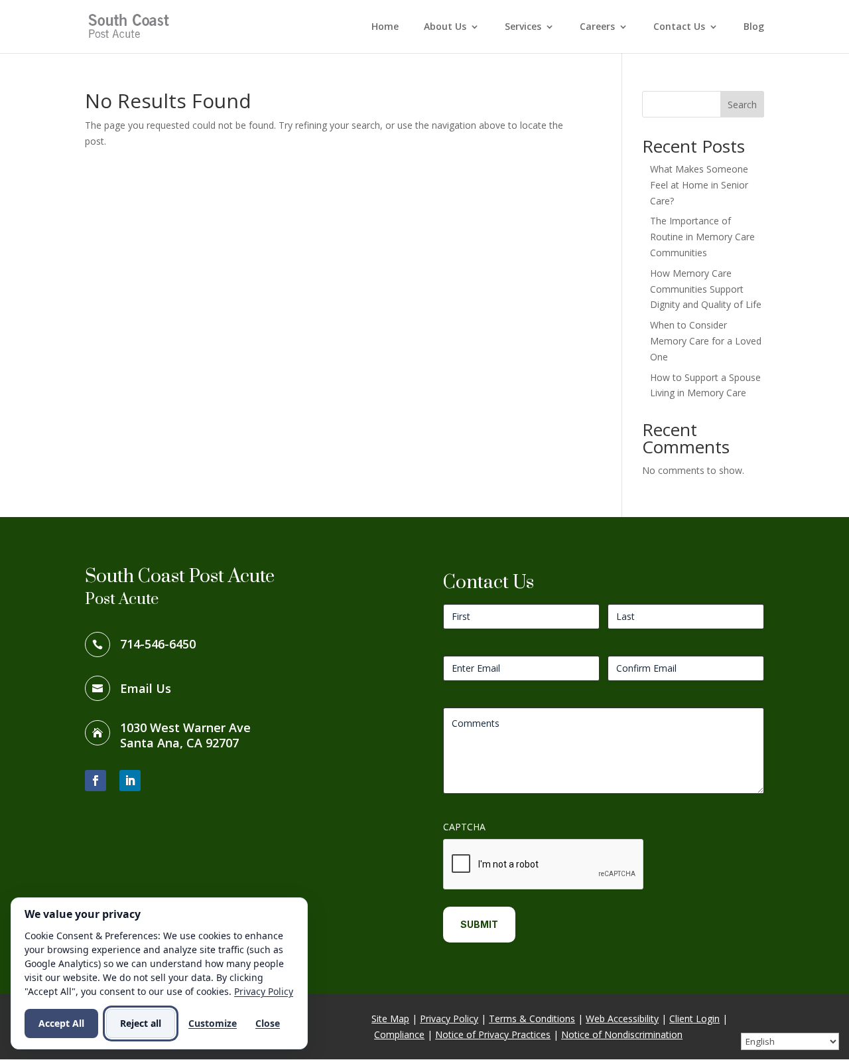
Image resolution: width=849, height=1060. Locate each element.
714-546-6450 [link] (158, 644)
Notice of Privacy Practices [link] (493, 1034)
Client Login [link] (694, 1018)
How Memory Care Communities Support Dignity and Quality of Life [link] (705, 289)
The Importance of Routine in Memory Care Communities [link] (702, 236)
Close (267, 1023)
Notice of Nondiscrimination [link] (622, 1034)
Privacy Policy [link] (449, 1018)
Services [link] (523, 27)
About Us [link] (445, 27)
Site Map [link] (390, 1018)
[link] (131, 25)
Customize (212, 1023)
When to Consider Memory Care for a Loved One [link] (705, 341)
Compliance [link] (399, 1034)
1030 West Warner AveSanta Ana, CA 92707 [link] (185, 735)
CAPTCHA (464, 826)
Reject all (140, 1023)
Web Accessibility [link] (622, 1018)
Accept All (61, 1023)
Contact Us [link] (679, 27)
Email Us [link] (145, 688)
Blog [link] (754, 27)
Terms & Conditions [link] (532, 1018)
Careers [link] (597, 27)
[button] (95, 780)
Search (742, 104)
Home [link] (385, 27)
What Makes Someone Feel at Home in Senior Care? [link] (699, 185)
